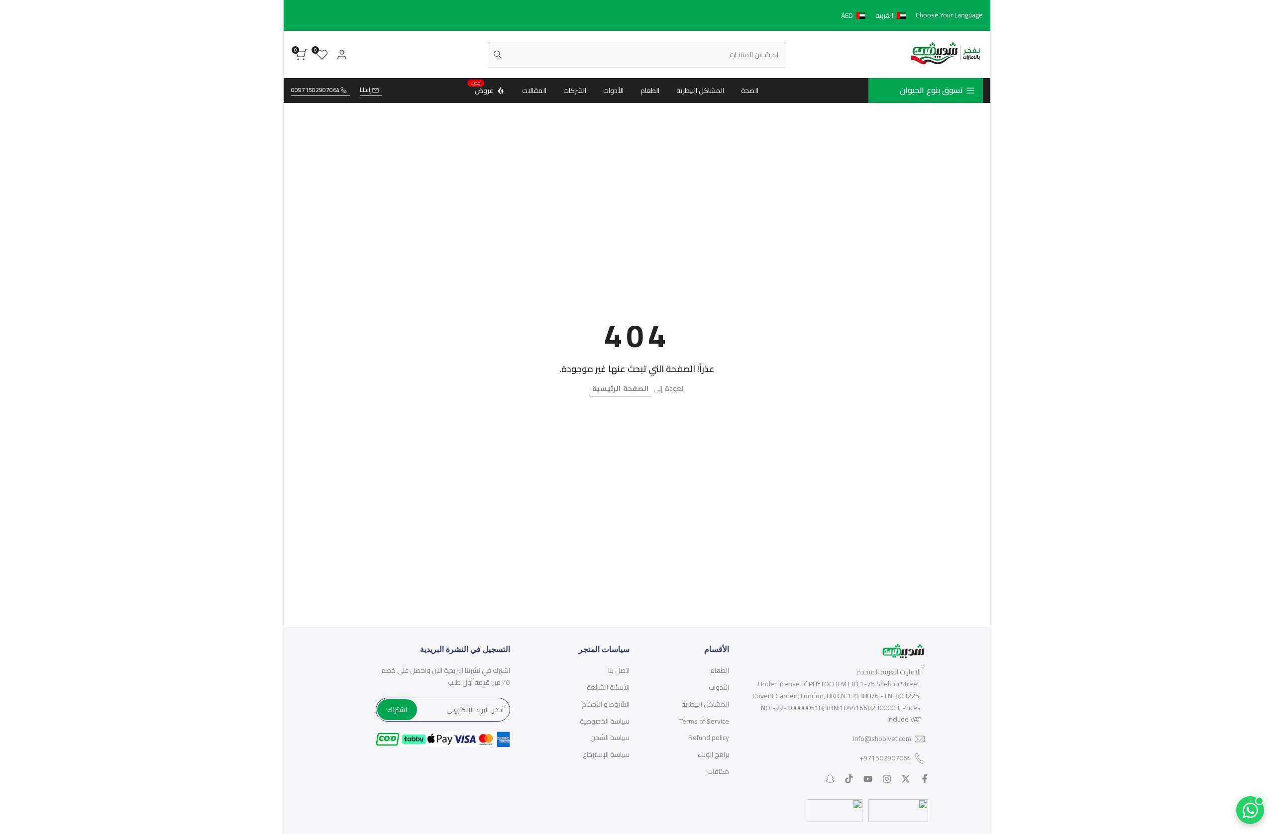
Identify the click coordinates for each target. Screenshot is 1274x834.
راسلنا (366, 90)
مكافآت (718, 771)
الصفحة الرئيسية (620, 388)
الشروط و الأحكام (606, 704)
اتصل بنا (619, 670)
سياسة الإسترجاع (606, 754)
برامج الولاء (713, 754)
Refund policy (708, 737)
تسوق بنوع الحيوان (931, 90)
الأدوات (719, 687)
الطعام (719, 670)
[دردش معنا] (1250, 810)
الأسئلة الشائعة (608, 687)
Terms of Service (704, 721)
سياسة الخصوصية (605, 721)
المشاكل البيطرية (705, 704)
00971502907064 (315, 90)
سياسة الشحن (610, 737)
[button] (875, 15)
